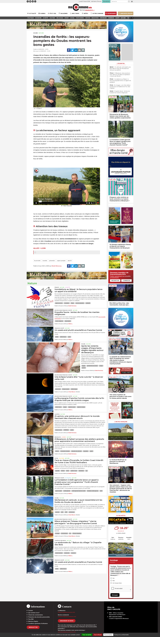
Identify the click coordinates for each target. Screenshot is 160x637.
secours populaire (80, 303)
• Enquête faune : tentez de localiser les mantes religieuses (120, 91)
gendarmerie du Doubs (92, 365)
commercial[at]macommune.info (67, 616)
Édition (82, 10)
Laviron (57, 414)
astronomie (57, 389)
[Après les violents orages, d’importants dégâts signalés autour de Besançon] (53, 349)
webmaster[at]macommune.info (67, 632)
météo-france (63, 336)
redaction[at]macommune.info (66, 612)
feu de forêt (37, 260)
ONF (66, 512)
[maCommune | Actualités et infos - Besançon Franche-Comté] (80, 7)
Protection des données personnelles (39, 617)
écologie (57, 533)
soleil (69, 336)
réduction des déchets (77, 451)
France (57, 287)
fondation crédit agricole (92, 490)
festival (62, 470)
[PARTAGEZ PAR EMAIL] (79, 50)
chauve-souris (58, 430)
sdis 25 (70, 260)
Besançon (58, 437)
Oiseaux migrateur (77, 533)
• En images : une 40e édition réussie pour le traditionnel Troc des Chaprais (120, 86)
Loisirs (64, 437)
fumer (67, 470)
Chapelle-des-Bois (60, 540)
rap (86, 470)
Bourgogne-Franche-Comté (63, 310)
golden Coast (74, 470)
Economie (68, 477)
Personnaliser (108, 635)
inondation (66, 303)
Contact (30, 610)
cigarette (57, 470)
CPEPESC (66, 430)
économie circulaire (65, 451)
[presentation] (94, 105)
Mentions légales (33, 621)
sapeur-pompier (61, 260)
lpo (70, 533)
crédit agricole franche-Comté (78, 490)
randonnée (66, 553)
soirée (71, 430)
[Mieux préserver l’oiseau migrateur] (40, 525)
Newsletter (33, 627)
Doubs (35, 33)
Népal (72, 303)
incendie (45, 260)
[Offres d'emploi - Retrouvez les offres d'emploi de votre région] (120, 155)
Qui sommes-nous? (34, 612)
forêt (101, 490)
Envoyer (115, 595)
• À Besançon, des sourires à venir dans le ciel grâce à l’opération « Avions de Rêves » (120, 74)
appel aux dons (58, 303)
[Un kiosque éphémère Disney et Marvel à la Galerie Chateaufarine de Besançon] (120, 234)
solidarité (88, 303)
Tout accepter (86, 635)
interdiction (81, 470)
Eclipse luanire (65, 389)
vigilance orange (81, 407)
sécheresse (71, 512)
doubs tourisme (58, 553)
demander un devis (66, 621)
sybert (91, 451)
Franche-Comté (59, 328)
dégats (83, 365)
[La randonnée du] (40, 546)
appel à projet (58, 490)
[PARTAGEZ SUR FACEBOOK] (68, 50)
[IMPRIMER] (83, 50)
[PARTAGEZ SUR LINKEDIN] (76, 50)
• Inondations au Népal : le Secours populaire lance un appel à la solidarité (120, 80)
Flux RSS (31, 619)
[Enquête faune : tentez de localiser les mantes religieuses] (40, 316)
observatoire (68, 321)
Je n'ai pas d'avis (117, 583)
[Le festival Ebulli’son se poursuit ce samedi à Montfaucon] (120, 449)
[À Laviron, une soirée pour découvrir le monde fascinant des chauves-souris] (40, 420)
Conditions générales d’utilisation (38, 623)
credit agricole (67, 490)
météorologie (74, 389)
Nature (41, 33)
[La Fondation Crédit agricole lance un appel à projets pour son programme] (40, 483)
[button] (129, 1)
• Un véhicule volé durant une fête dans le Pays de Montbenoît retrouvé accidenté (120, 68)
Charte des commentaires (35, 614)
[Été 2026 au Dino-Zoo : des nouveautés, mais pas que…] (120, 292)
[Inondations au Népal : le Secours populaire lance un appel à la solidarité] (40, 293)
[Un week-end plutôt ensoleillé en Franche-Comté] (40, 334)
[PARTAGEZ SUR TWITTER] (72, 50)
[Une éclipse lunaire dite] (40, 380)
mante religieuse (59, 321)
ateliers (57, 451)
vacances (73, 553)
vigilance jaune (71, 407)
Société (67, 287)
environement (64, 533)
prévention (52, 260)
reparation (85, 451)
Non (114, 580)
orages (101, 365)
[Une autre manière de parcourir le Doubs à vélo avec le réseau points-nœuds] (120, 384)
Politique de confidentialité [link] (121, 634)
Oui (113, 578)
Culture (61, 458)
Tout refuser (98, 635)
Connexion (126, 280)
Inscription (115, 280)
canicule (57, 512)
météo (56, 336)
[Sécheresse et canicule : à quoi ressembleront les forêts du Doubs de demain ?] (40, 503)
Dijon (56, 458)
